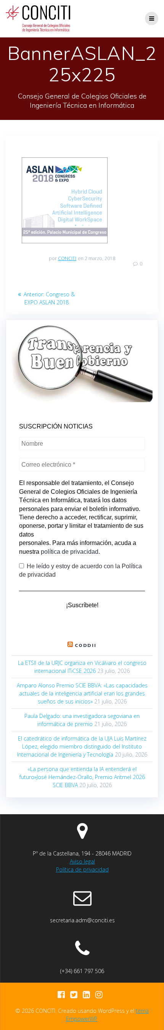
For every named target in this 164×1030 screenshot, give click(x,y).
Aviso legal (82, 861)
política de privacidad (69, 551)
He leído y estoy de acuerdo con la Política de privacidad (80, 570)
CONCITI (67, 258)
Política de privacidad (82, 869)
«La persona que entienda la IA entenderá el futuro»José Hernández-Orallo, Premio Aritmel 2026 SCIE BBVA (82, 777)
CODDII (86, 645)
